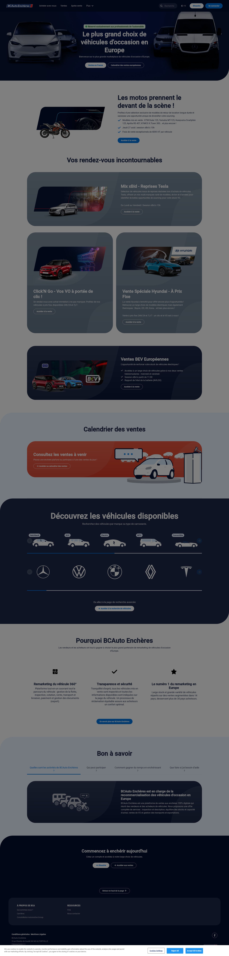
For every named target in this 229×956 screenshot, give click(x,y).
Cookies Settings (156, 951)
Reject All (175, 951)
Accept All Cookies (194, 951)
